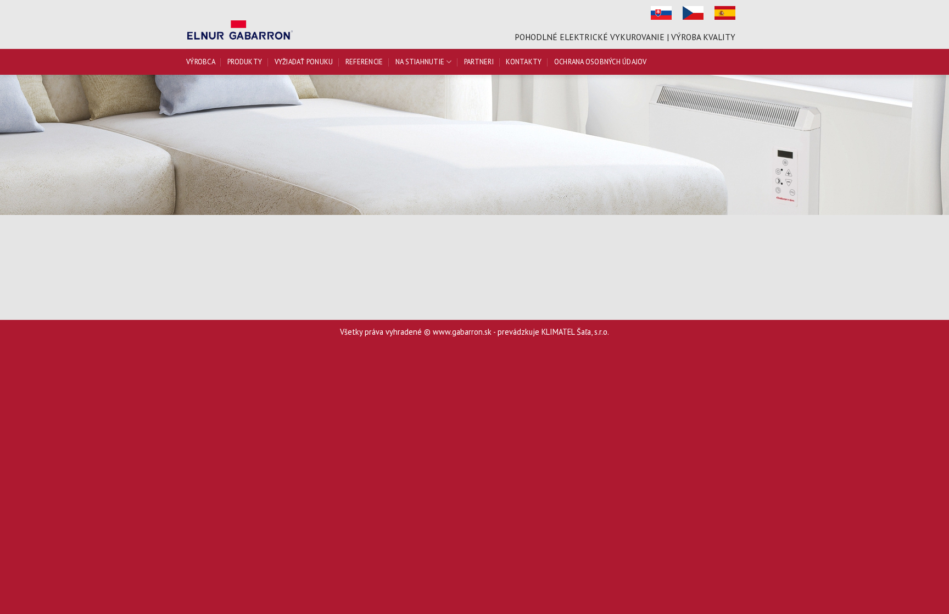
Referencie (364, 62)
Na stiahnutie (419, 62)
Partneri (479, 62)
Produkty (244, 62)
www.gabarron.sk (462, 332)
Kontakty (524, 62)
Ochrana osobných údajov (600, 62)
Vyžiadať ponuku (304, 62)
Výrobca (200, 62)
